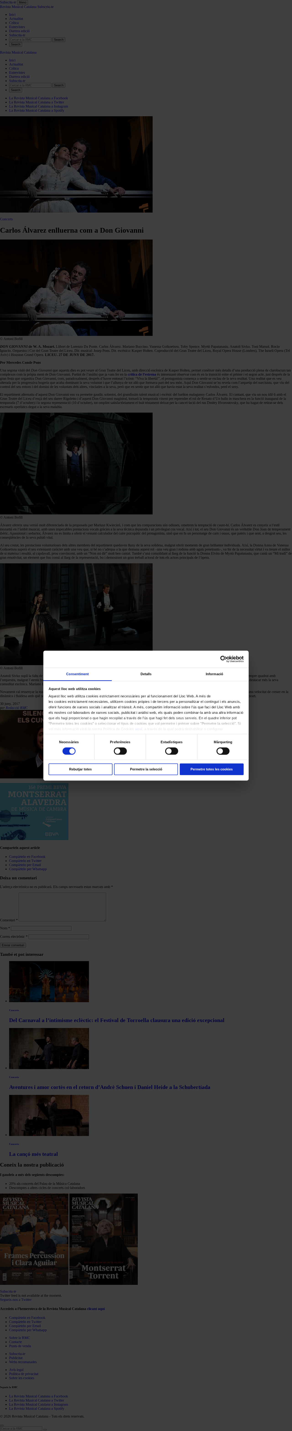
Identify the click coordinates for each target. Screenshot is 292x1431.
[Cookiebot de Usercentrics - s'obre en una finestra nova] (224, 659)
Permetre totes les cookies (211, 769)
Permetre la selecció (146, 769)
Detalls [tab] (146, 674)
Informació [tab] (214, 674)
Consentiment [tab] (77, 674)
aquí (138, 729)
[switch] (120, 751)
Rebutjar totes (80, 769)
